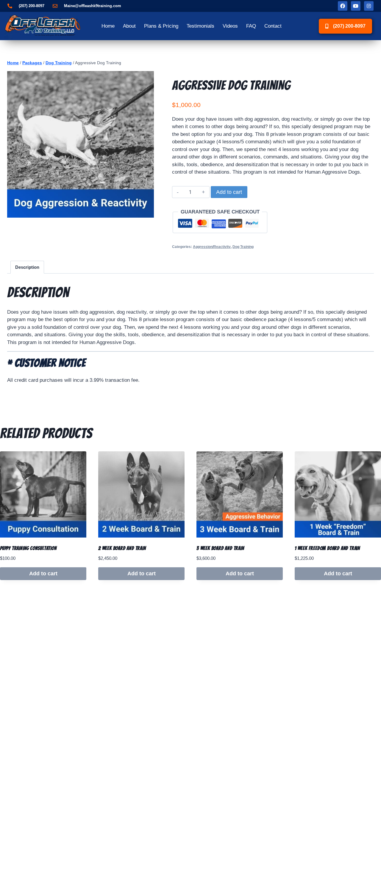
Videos (230, 26)
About (129, 26)
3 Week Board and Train (220, 548)
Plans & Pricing (161, 26)
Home (108, 26)
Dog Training (243, 247)
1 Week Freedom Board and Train (327, 548)
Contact (273, 26)
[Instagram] (369, 6)
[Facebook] (342, 6)
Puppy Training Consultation (28, 548)
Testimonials (200, 26)
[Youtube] (355, 6)
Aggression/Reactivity (212, 247)
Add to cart (229, 192)
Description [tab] (27, 267)
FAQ (251, 26)
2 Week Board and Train (122, 548)
